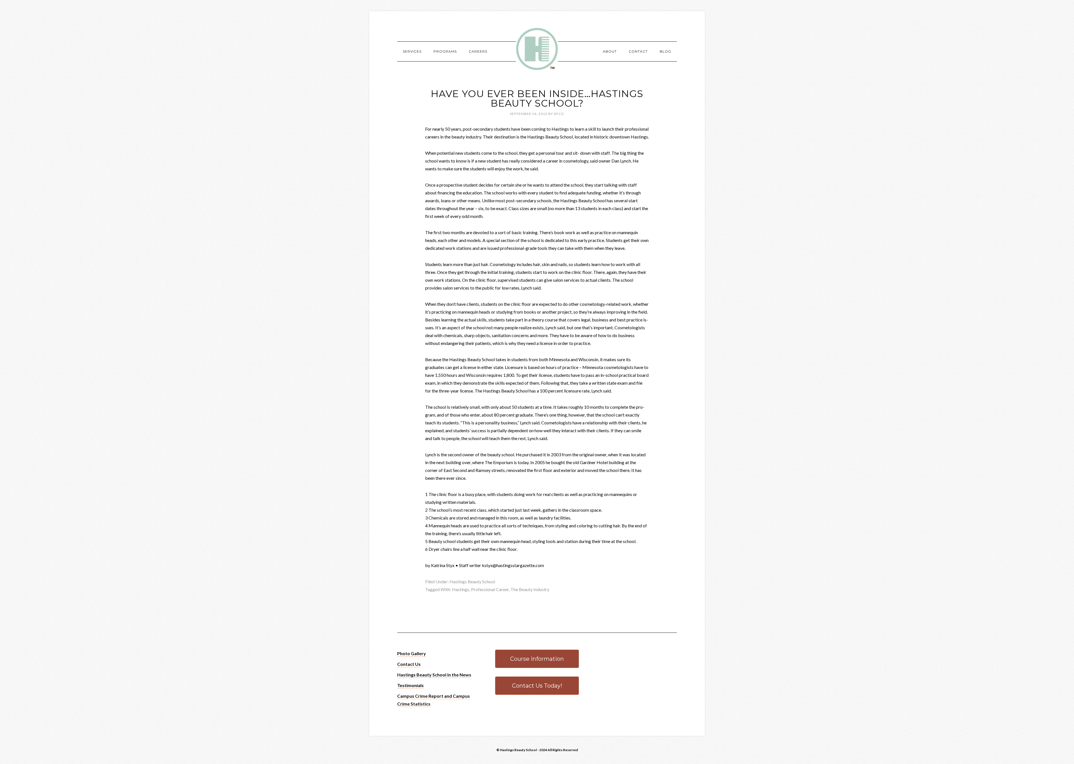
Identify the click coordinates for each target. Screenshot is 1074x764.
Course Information (537, 658)
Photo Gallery (411, 653)
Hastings (460, 589)
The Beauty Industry (529, 589)
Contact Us (409, 664)
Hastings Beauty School (537, 49)
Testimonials (410, 685)
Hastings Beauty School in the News (434, 674)
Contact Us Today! (537, 685)
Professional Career (490, 589)
